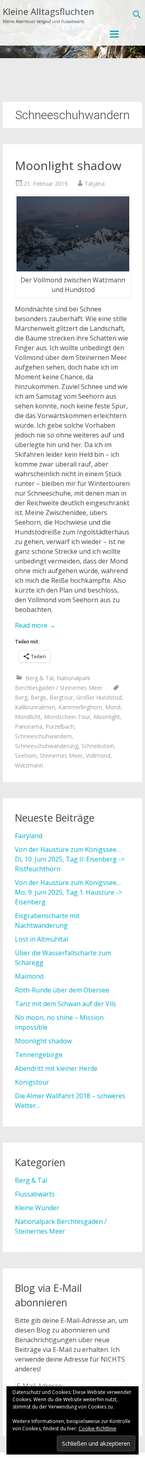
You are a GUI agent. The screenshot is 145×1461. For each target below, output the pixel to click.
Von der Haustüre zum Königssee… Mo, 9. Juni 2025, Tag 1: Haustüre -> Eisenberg (68, 892)
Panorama (28, 726)
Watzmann (29, 765)
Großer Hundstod (99, 697)
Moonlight (106, 717)
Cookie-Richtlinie (97, 1428)
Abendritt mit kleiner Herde (56, 1068)
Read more (35, 625)
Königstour (32, 1082)
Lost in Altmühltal (41, 939)
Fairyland (28, 835)
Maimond (29, 976)
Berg (21, 697)
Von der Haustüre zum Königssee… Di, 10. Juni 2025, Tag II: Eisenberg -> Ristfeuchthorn (69, 859)
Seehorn (26, 755)
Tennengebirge (38, 1054)
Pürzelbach (60, 726)
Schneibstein (97, 746)
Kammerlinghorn (80, 707)
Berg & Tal (39, 678)
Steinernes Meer (61, 755)
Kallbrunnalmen (35, 707)
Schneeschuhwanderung (46, 746)
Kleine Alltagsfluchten (48, 11)
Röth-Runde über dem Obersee (62, 990)
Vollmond (98, 755)
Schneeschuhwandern (43, 736)
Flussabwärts (35, 1194)
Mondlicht (28, 717)
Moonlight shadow (68, 165)
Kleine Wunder (37, 1207)
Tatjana (95, 183)
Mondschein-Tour (67, 717)
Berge (38, 697)
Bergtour (61, 697)
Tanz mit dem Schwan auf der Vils (65, 1003)
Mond (112, 707)
